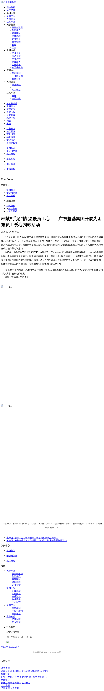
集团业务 (10, 588)
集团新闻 (10, 190)
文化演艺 (16, 602)
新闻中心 (12, 208)
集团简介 (16, 576)
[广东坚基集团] (8, 2)
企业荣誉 (16, 585)
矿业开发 (16, 591)
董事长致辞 (17, 573)
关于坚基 (10, 571)
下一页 (36, 540)
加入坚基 (16, 622)
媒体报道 (10, 195)
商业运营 (16, 596)
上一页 (32, 537)
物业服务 (16, 599)
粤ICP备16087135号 (10, 647)
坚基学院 (16, 619)
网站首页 (10, 7)
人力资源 (10, 616)
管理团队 (16, 579)
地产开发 (16, 593)
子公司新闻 (11, 193)
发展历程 (16, 582)
